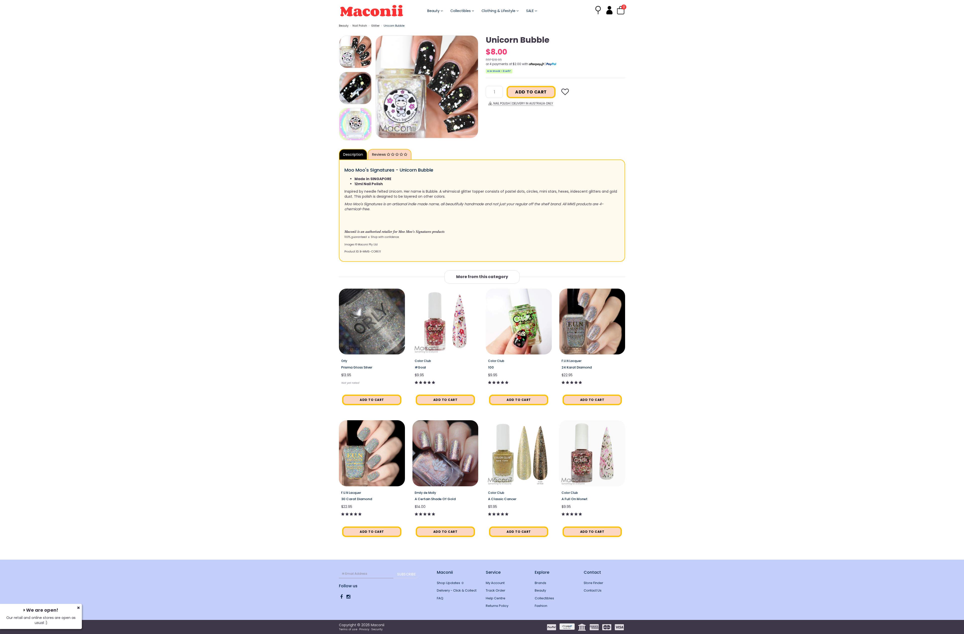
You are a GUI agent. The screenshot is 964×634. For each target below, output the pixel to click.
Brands (540, 582)
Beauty (434, 10)
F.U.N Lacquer (571, 361)
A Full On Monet (574, 499)
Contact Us (592, 590)
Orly (344, 361)
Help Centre (495, 598)
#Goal (420, 367)
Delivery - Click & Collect (456, 590)
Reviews (379, 154)
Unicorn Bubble (394, 26)
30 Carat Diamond (356, 499)
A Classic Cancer (502, 499)
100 (491, 367)
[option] (427, 86)
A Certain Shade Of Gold (435, 499)
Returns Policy (497, 605)
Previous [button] (382, 86)
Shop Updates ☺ (450, 582)
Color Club (423, 361)
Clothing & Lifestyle (498, 10)
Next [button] (472, 86)
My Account (495, 582)
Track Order (495, 590)
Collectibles (461, 10)
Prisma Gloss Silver (356, 367)
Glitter (375, 26)
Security (377, 629)
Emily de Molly (425, 493)
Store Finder (593, 582)
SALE (530, 10)
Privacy (364, 629)
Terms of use (348, 629)
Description (353, 154)
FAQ (440, 598)
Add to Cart (531, 92)
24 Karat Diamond (577, 367)
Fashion (541, 605)
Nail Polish (359, 26)
